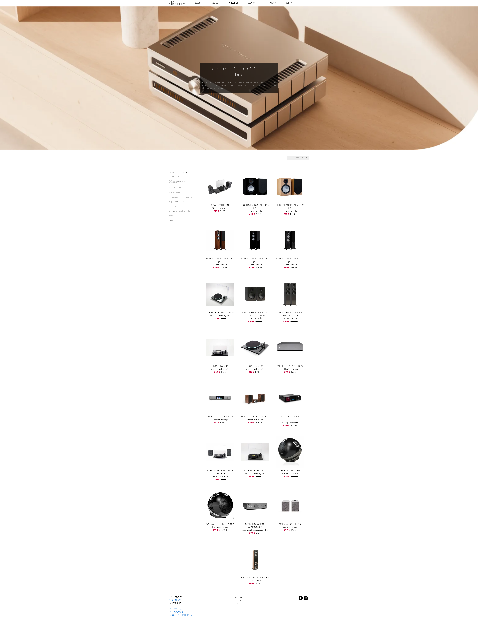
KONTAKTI (290, 3)
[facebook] (301, 598)
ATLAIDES (233, 3)
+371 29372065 (176, 609)
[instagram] (306, 598)
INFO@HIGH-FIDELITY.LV (180, 615)
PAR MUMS (271, 3)
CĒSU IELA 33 (175, 600)
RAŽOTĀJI (214, 3)
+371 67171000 (176, 612)
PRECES (196, 3)
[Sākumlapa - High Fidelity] (177, 3)
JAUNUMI (252, 3)
